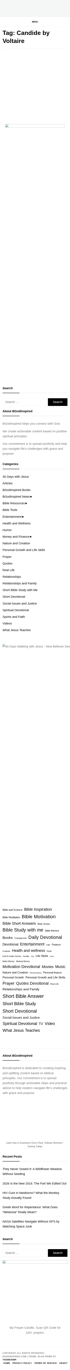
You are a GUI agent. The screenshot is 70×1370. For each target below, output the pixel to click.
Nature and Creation (16, 543)
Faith (48, 945)
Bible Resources (14, 503)
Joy (32, 956)
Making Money (23, 961)
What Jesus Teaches (17, 630)
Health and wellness (28, 950)
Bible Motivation (39, 916)
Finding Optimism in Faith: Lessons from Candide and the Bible (34, 100)
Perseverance (35, 973)
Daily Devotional (45, 937)
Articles (8, 483)
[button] (35, 22)
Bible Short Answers (19, 923)
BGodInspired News (16, 496)
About (63, 1363)
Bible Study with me (23, 930)
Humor (7, 530)
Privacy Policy (22, 1363)
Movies (48, 967)
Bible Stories (44, 924)
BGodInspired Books (17, 490)
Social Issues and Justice (20, 603)
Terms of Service (45, 1363)
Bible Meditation (11, 917)
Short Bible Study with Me (20, 590)
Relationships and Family (20, 583)
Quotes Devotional (32, 983)
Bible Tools (10, 510)
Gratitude (6, 951)
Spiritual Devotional (16, 610)
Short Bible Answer (23, 996)
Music (60, 967)
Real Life (9, 570)
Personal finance (52, 972)
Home (6, 1363)
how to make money (12, 956)
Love (52, 956)
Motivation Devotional (21, 966)
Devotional (10, 944)
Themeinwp (9, 1360)
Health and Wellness (17, 523)
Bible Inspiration (38, 909)
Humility (26, 956)
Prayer (7, 557)
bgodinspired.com (22, 116)
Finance (56, 944)
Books (11, 88)
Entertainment (12, 516)
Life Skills (42, 956)
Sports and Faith (14, 617)
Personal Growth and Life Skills (24, 550)
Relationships (12, 576)
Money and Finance (16, 536)
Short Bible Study (19, 1003)
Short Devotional (14, 596)
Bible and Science (12, 909)
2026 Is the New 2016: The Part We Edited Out (34, 1183)
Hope (49, 951)
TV (41, 1024)
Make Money (8, 961)
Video (50, 1023)
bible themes (52, 930)
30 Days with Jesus (16, 476)
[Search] (55, 24)
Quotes (7, 563)
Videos (7, 623)
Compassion (20, 938)
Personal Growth (13, 977)
